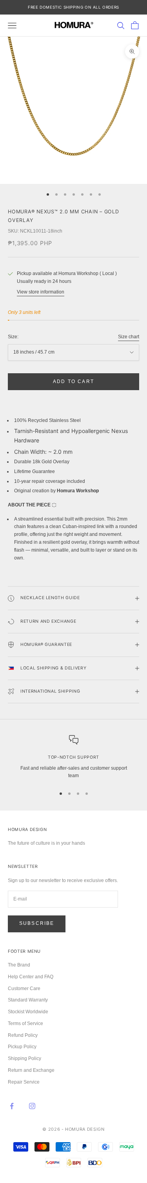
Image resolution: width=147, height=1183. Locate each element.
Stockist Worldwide (28, 1011)
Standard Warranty (28, 1000)
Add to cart (73, 381)
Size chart (128, 336)
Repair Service (24, 1082)
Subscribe (36, 923)
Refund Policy (23, 1035)
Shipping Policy (24, 1058)
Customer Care (24, 988)
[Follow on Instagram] (32, 1106)
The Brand (19, 965)
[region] (73, 757)
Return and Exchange (31, 1070)
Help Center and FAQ (30, 976)
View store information (40, 292)
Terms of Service (25, 1023)
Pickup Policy (22, 1046)
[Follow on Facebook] (12, 1106)
